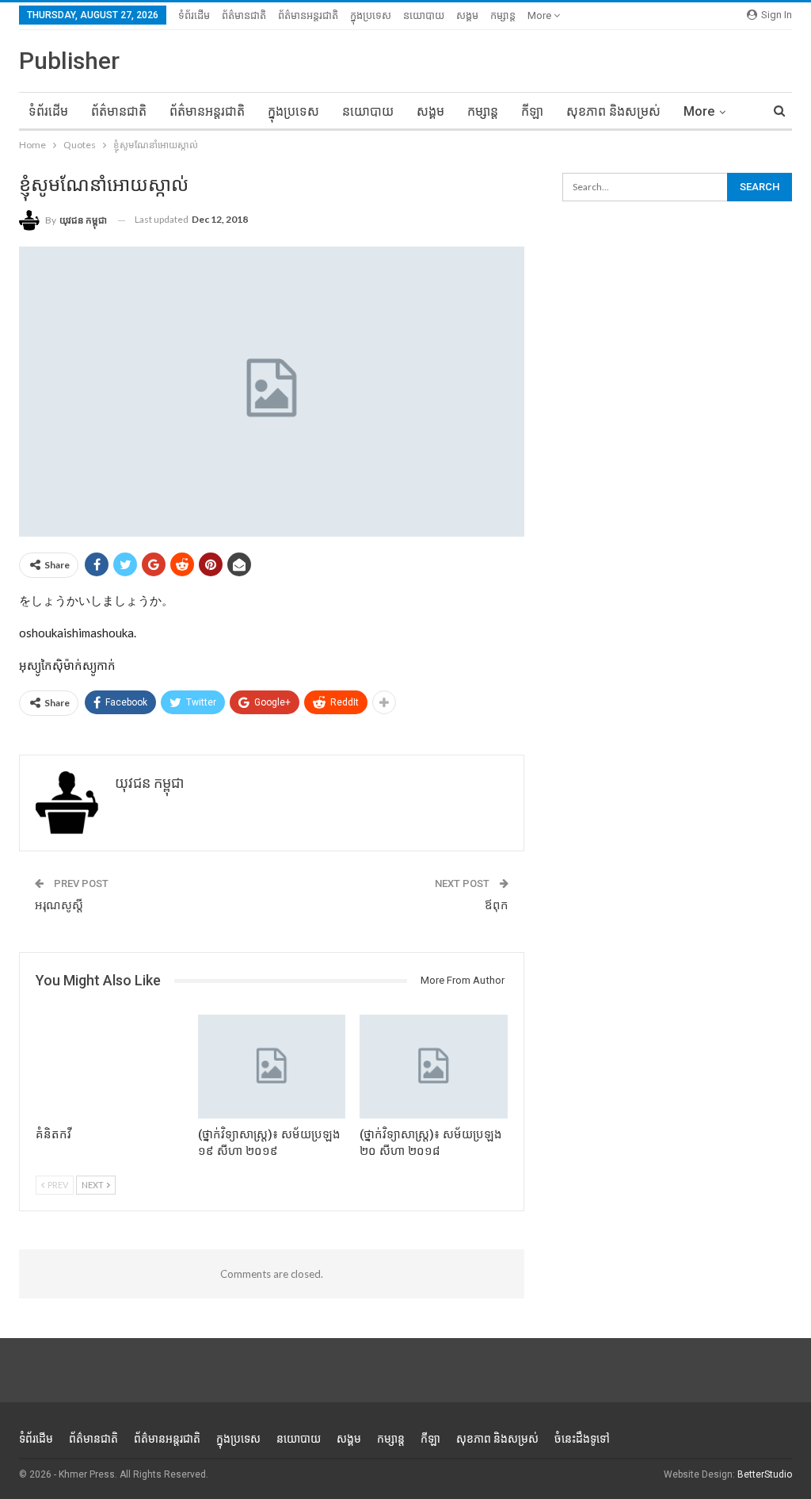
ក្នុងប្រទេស (370, 15)
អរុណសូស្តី (59, 905)
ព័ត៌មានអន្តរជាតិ (308, 15)
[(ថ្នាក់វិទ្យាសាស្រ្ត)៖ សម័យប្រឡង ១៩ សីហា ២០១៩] (272, 1067)
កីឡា (532, 111)
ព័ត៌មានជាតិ (244, 15)
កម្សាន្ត (503, 15)
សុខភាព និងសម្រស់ (613, 111)
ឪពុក (496, 905)
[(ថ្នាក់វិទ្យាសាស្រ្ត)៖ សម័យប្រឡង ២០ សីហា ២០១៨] (434, 1067)
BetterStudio (764, 1474)
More (540, 15)
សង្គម (467, 15)
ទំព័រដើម (194, 15)
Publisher (69, 61)
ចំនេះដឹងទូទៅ (582, 1438)
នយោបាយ (423, 15)
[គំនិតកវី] (110, 1067)
